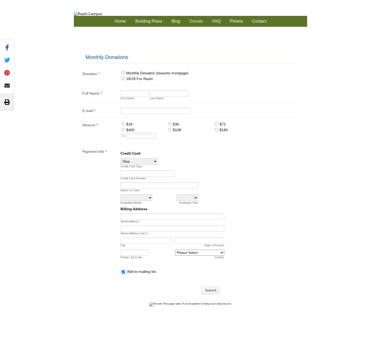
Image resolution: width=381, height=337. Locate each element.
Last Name (157, 98)
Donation (91, 74)
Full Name (92, 93)
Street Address (130, 221)
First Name (128, 98)
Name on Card (130, 190)
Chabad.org (180, 330)
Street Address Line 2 (134, 233)
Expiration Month (131, 202)
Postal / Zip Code (131, 257)
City (123, 245)
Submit (210, 290)
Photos (236, 21)
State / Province (214, 245)
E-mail (88, 111)
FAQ (216, 21)
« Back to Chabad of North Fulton (30, 2)
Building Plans (148, 21)
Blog (176, 21)
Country (219, 257)
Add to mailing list (141, 271)
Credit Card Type (131, 166)
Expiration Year (188, 202)
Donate (196, 21)
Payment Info (94, 151)
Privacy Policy (217, 330)
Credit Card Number (133, 178)
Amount (90, 125)
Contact (259, 21)
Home (120, 21)
